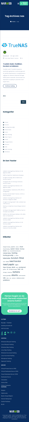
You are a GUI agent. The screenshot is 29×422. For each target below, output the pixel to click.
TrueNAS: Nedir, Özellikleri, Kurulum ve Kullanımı (12, 65)
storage (5, 272)
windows (14, 278)
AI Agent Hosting (6, 246)
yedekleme (6, 280)
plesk (13, 267)
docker (5, 251)
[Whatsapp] (14, 332)
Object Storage (7, 267)
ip (14, 255)
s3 (7, 269)
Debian (17, 249)
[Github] (2, 334)
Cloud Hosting (6, 249)
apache (13, 247)
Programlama (8, 142)
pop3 (17, 267)
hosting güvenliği (8, 255)
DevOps (22, 249)
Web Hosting (8, 149)
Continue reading (10, 86)
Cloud (6, 122)
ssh (22, 269)
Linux (6, 58)
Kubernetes (8, 129)
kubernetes (6, 258)
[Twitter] (5, 332)
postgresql (22, 267)
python (4, 269)
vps (10, 278)
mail (4, 261)
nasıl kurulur (15, 261)
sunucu (16, 272)
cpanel (12, 249)
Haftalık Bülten (7, 253)
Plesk (6, 139)
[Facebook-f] (2, 332)
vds (4, 278)
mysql (7, 261)
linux (21, 258)
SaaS (19, 269)
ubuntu (14, 275)
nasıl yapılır (8, 264)
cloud (21, 247)
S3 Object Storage (13, 269)
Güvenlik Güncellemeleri (15, 250)
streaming (9, 272)
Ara (4, 96)
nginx (16, 265)
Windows (7, 151)
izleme (16, 255)
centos (17, 246)
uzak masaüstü (22, 275)
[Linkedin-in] (8, 332)
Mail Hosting (8, 134)
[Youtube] (5, 334)
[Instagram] (11, 332)
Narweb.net (6, 56)
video (7, 278)
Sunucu (16, 58)
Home (13, 21)
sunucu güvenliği (7, 275)
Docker (7, 124)
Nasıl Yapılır (11, 58)
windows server (20, 278)
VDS (6, 147)
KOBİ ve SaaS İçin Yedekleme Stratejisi (13, 175)
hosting (14, 253)
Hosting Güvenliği (9, 127)
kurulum (14, 258)
